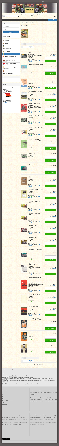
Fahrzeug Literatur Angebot (17, 19)
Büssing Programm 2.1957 (33, 344)
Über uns (55, 19)
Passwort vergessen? (6, 36)
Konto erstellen (5, 34)
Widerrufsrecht (4, 404)
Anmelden (11, 32)
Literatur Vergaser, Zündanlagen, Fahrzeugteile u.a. (9, 68)
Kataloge (6, 43)
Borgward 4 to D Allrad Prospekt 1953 (35, 189)
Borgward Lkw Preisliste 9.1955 (34, 294)
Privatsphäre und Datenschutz (7, 392)
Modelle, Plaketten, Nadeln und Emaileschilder (9, 64)
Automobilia (27, 19)
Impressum (4, 394)
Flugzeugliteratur (7, 70)
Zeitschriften (7, 40)
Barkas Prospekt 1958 (32, 76)
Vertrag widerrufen (6, 438)
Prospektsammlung (6, 19)
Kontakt (3, 396)
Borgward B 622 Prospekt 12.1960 (35, 225)
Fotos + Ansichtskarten (9, 73)
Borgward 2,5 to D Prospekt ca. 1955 (35, 164)
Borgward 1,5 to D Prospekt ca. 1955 (35, 115)
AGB (3, 402)
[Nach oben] (56, 444)
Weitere (44, 19)
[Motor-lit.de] (29, 8)
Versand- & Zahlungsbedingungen (7, 400)
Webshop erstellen (26, 441)
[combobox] (29, 44)
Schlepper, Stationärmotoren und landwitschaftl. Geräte (9, 57)
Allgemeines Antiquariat (36, 19)
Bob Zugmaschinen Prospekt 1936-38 (35, 103)
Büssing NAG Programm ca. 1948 (35, 332)
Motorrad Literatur (8, 48)
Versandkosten (4, 390)
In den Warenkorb (50, 73)
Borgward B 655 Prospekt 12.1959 (35, 237)
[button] (43, 2)
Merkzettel (53, 1)
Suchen (50, 19)
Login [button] (48, 1)
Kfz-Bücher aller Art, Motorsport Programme (9, 61)
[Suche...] (18, 16)
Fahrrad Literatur (7, 51)
